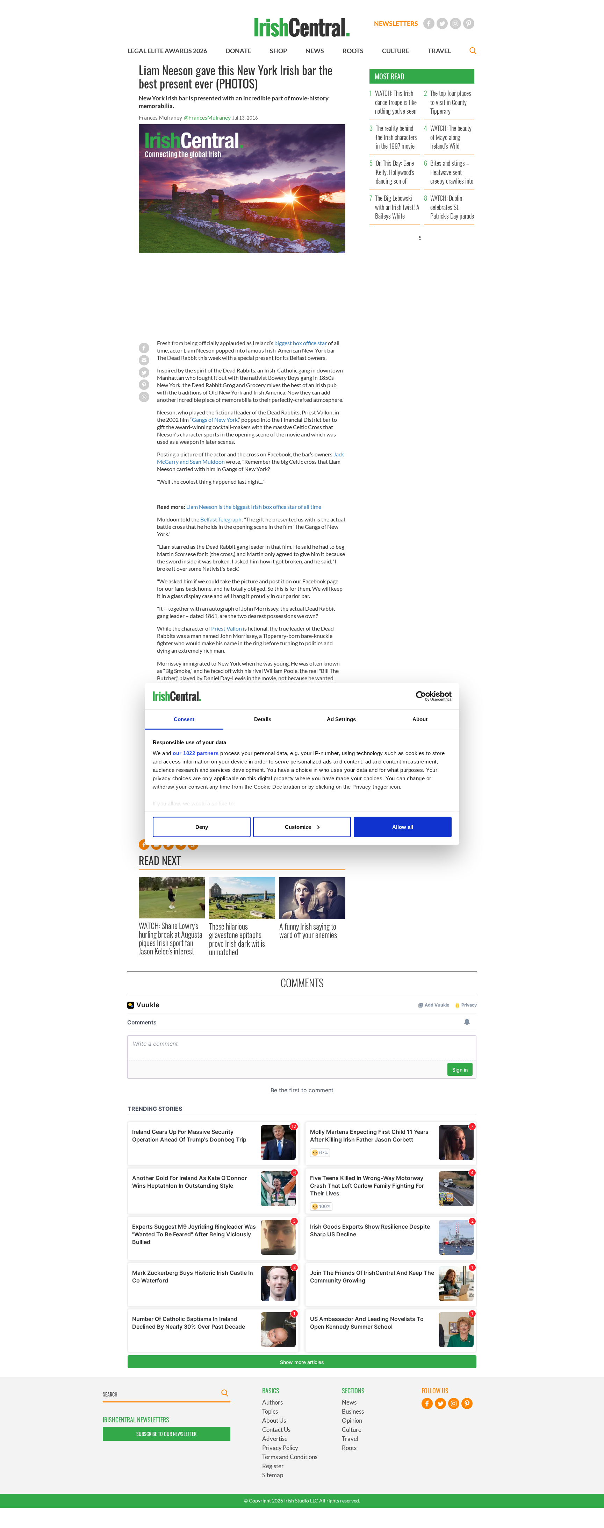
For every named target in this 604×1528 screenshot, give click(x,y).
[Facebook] (428, 23)
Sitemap (272, 1475)
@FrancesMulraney (207, 117)
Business (353, 1411)
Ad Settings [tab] (341, 719)
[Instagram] (455, 23)
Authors (272, 1402)
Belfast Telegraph (221, 519)
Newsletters (396, 23)
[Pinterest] (468, 23)
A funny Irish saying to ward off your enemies (308, 930)
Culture (351, 1429)
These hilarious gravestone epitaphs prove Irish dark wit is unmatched (237, 939)
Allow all (402, 827)
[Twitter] (442, 23)
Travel (350, 1438)
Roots (349, 1447)
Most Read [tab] (389, 76)
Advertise (275, 1438)
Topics (270, 1411)
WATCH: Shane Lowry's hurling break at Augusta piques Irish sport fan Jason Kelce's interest (170, 938)
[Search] (472, 51)
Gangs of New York (215, 419)
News (349, 1402)
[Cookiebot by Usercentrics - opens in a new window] (421, 696)
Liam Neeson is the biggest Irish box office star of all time (253, 506)
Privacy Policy (280, 1447)
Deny (201, 827)
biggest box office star (300, 343)
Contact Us (276, 1429)
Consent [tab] (184, 719)
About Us (274, 1420)
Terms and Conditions (289, 1457)
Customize (298, 827)
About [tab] (420, 719)
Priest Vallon (226, 628)
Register (273, 1466)
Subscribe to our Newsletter (166, 1433)
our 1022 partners (196, 753)
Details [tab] (262, 719)
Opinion (352, 1420)
